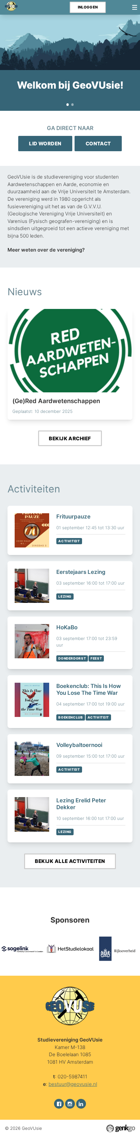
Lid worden (45, 143)
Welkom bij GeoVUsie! (67, 104)
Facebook (59, 1104)
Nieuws (24, 292)
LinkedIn (81, 1104)
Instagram (70, 1104)
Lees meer (70, 364)
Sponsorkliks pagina (72, 104)
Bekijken (70, 530)
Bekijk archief (70, 438)
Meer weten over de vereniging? (46, 250)
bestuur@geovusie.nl (73, 1084)
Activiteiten (33, 489)
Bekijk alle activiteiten (70, 861)
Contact (98, 143)
